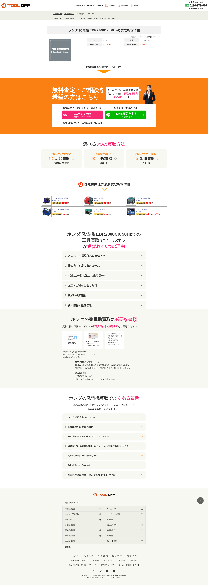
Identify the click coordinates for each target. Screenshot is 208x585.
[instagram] (101, 571)
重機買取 (110, 536)
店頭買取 (112, 5)
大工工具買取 (70, 541)
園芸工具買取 (70, 530)
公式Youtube (117, 556)
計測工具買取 (70, 525)
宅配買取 (137, 5)
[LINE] (114, 571)
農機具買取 (111, 530)
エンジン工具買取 (72, 514)
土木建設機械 (70, 536)
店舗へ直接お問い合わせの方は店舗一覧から (81, 123)
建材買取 (110, 520)
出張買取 (124, 5)
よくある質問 (102, 556)
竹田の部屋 (88, 556)
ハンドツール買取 (113, 514)
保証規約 (133, 560)
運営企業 (122, 560)
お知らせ (96, 560)
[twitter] (94, 571)
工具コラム (75, 556)
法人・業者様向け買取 (79, 560)
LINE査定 (90, 5)
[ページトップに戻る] (200, 500)
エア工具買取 (112, 509)
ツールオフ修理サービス (104, 565)
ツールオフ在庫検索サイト (129, 565)
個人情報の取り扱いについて (79, 565)
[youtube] (107, 571)
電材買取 (68, 520)
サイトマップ (109, 560)
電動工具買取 (70, 509)
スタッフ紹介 (131, 556)
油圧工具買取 (112, 525)
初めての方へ (80, 5)
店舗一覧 (99, 5)
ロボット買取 (112, 541)
